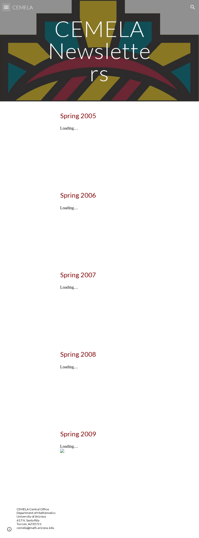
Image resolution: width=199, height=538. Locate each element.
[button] (6, 7)
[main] (99, 51)
